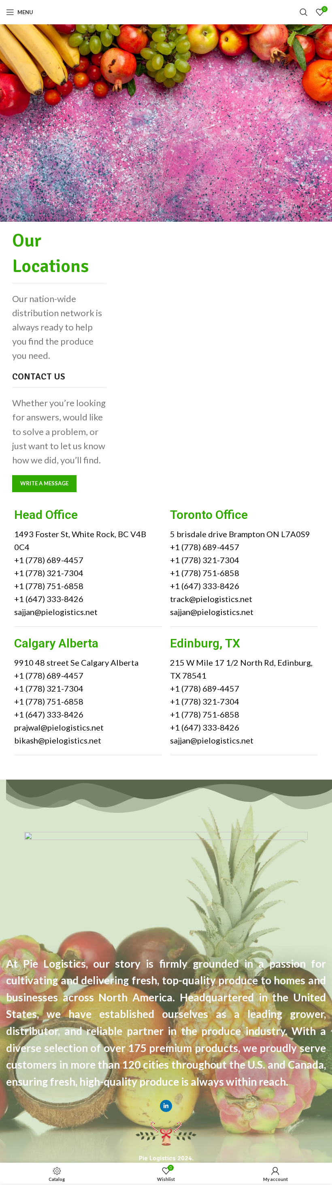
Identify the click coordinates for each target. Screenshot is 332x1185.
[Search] (304, 12)
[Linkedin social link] (166, 1106)
